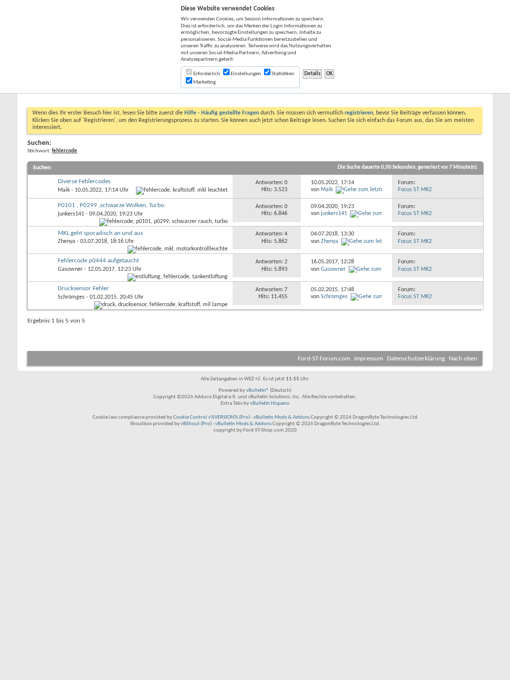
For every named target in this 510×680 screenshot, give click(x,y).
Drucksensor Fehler (83, 288)
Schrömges (71, 297)
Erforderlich (206, 74)
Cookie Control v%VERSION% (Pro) (211, 417)
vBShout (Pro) (196, 424)
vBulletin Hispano (269, 403)
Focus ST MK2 (415, 190)
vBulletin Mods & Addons (282, 417)
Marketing (204, 82)
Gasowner (70, 269)
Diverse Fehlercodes (84, 181)
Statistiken (282, 74)
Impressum (368, 358)
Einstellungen (245, 74)
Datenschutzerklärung (416, 358)
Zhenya (66, 241)
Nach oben (463, 358)
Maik (64, 190)
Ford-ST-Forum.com (324, 358)
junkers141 (71, 214)
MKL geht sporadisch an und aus (100, 233)
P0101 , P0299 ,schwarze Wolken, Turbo (111, 205)
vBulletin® (257, 390)
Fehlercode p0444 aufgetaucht (98, 260)
